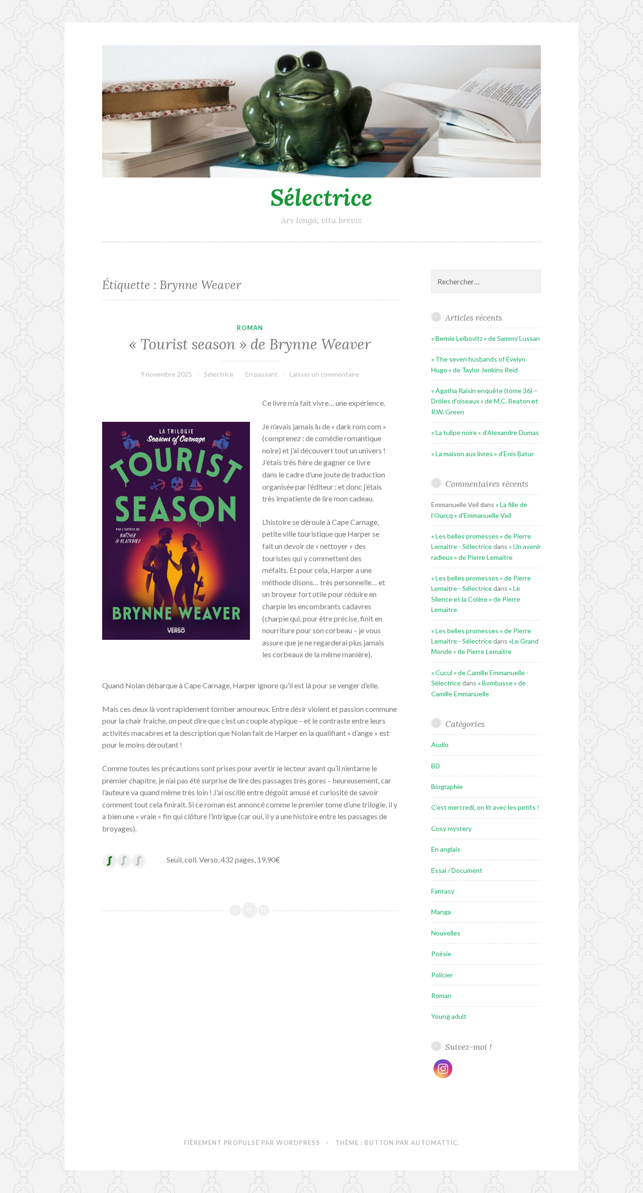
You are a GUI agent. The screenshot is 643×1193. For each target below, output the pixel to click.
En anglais (445, 849)
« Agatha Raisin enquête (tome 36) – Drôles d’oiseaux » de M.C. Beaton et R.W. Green (484, 401)
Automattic (434, 1142)
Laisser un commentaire (324, 374)
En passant (261, 374)
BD (435, 766)
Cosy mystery (451, 828)
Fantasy (442, 891)
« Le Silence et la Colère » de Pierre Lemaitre (475, 598)
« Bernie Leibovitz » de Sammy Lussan (485, 338)
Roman (250, 327)
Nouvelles (445, 933)
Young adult (448, 1016)
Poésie (441, 954)
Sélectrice (321, 197)
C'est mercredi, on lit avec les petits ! (485, 807)
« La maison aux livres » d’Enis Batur (482, 454)
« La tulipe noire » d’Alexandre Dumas (485, 432)
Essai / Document (456, 870)
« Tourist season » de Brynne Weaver (250, 344)
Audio (440, 745)
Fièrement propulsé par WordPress (252, 1142)
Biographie (447, 786)
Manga (441, 912)
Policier (442, 975)
